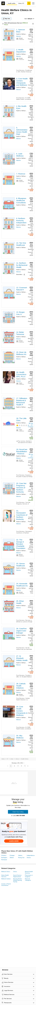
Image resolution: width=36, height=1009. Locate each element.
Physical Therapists (28, 879)
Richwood (4, 859)
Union (11, 759)
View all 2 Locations (30, 425)
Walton (12, 857)
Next (28, 766)
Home (3, 759)
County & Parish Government (6, 884)
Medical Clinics (5, 871)
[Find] (29, 3)
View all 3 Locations (30, 456)
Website (18, 36)
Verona (29, 857)
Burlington (4, 857)
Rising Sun (21, 857)
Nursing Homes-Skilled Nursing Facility (17, 880)
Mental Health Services (29, 872)
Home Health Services (5, 876)
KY (7, 759)
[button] (33, 3)
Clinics (17, 759)
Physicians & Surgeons (28, 876)
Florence (3, 855)
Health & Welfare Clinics (23, 34)
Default (30, 18)
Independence (31, 855)
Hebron (20, 855)
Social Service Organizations (17, 876)
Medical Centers (6, 879)
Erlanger (12, 855)
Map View (7, 18)
